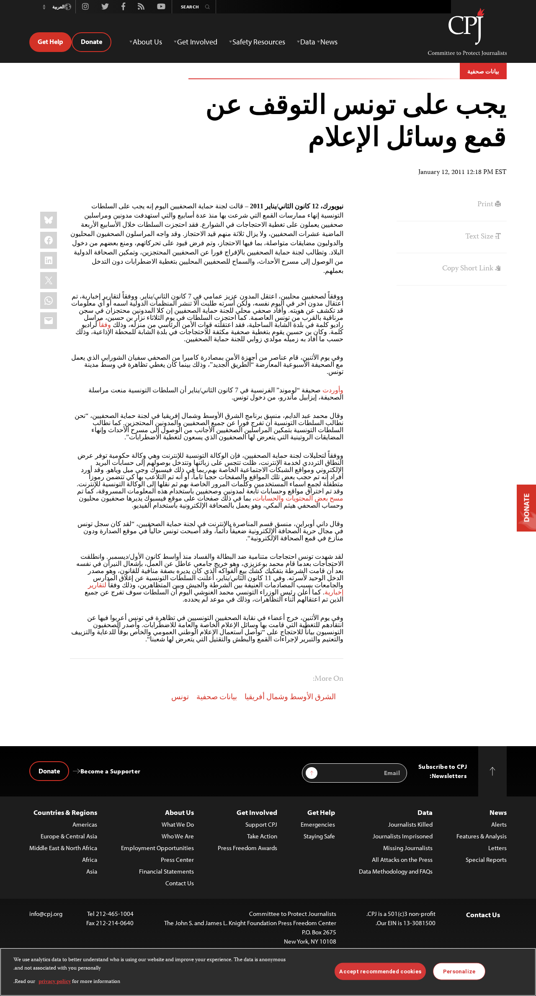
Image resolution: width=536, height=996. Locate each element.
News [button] (329, 42)
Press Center (177, 860)
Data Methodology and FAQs (396, 871)
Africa (89, 860)
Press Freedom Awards (247, 848)
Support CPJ (261, 824)
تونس (180, 697)
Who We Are (178, 836)
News (498, 812)
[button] (44, 6)
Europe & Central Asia (69, 836)
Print (486, 204)
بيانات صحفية (483, 71)
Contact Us (179, 883)
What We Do (178, 824)
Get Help (50, 41)
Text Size (480, 237)
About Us (179, 812)
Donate (91, 41)
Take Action (262, 836)
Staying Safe (319, 836)
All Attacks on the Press (402, 860)
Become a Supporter (110, 771)
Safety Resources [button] (258, 42)
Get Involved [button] (197, 42)
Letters (497, 848)
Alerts (499, 824)
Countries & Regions (65, 812)
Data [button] (307, 42)
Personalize (459, 971)
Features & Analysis (481, 836)
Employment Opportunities (157, 848)
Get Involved (257, 812)
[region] (268, 972)
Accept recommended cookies (380, 971)
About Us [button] (147, 42)
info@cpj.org (45, 914)
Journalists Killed (410, 824)
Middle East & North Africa (63, 848)
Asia (91, 871)
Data (425, 812)
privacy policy (55, 982)
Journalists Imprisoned (403, 836)
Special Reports (486, 860)
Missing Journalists (408, 848)
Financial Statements (166, 871)
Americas (84, 824)
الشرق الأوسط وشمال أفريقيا (290, 697)
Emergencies (318, 824)
